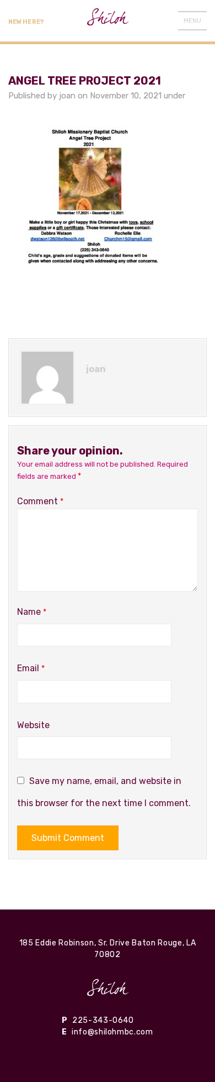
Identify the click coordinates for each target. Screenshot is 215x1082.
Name (31, 612)
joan (67, 96)
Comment (40, 501)
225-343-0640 (103, 1020)
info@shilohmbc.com (112, 1032)
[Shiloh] (107, 987)
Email (31, 668)
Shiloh (107, 20)
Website (33, 725)
